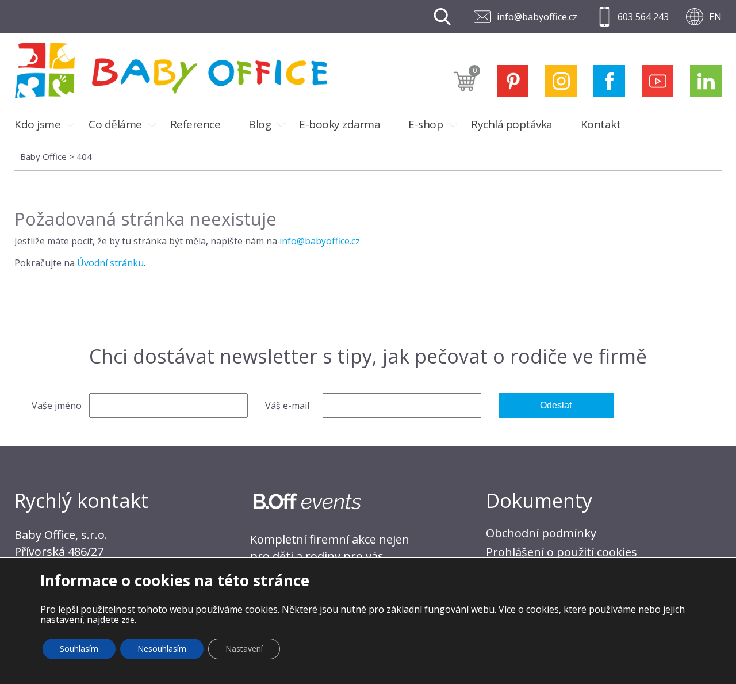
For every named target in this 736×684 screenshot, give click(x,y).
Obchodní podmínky (541, 533)
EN (715, 16)
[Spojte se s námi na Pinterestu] (512, 81)
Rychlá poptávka (512, 124)
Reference (195, 124)
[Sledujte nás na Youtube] (657, 81)
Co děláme (115, 124)
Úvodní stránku (110, 263)
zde (128, 619)
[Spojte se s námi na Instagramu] (561, 81)
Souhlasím (79, 648)
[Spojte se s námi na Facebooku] (609, 81)
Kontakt (601, 124)
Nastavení (244, 648)
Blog (259, 124)
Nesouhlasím (161, 648)
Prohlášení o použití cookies (561, 552)
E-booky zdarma (339, 124)
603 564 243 (643, 16)
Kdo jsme (37, 124)
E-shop (425, 124)
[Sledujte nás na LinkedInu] (706, 81)
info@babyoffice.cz (537, 16)
